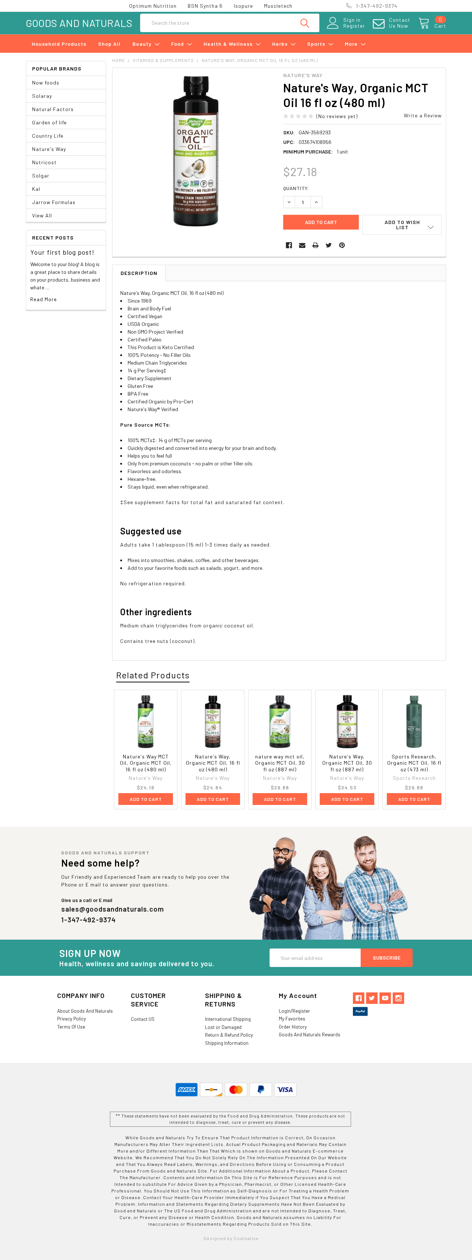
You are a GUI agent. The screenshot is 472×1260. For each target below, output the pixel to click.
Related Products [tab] (153, 674)
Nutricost (44, 162)
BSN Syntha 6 (205, 6)
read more (43, 299)
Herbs (280, 44)
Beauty (142, 44)
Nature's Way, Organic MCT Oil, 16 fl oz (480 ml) (213, 762)
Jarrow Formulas (54, 202)
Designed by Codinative (231, 1238)
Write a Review (423, 115)
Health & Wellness (229, 44)
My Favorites (292, 1019)
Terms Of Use (71, 1027)
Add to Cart (146, 799)
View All (42, 215)
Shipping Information (227, 1043)
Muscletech (278, 6)
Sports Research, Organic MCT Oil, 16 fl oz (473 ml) (414, 762)
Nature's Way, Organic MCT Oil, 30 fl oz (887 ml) (347, 762)
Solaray (42, 96)
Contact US (143, 1019)
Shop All (109, 44)
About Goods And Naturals (85, 1011)
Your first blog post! (62, 252)
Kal (36, 189)
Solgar (40, 175)
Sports (317, 44)
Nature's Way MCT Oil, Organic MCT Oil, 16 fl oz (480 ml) (146, 762)
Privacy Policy (71, 1019)
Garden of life (49, 122)
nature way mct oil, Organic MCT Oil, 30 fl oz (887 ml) (280, 762)
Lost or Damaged (223, 1027)
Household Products (59, 44)
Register (354, 26)
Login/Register (294, 1011)
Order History (293, 1027)
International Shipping (228, 1019)
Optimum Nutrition (153, 6)
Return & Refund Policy (229, 1035)
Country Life (47, 135)
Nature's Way (49, 149)
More (352, 44)
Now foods (45, 82)
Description (139, 273)
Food (178, 44)
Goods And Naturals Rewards (309, 1034)
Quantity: (296, 188)
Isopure (243, 6)
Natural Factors (53, 109)
